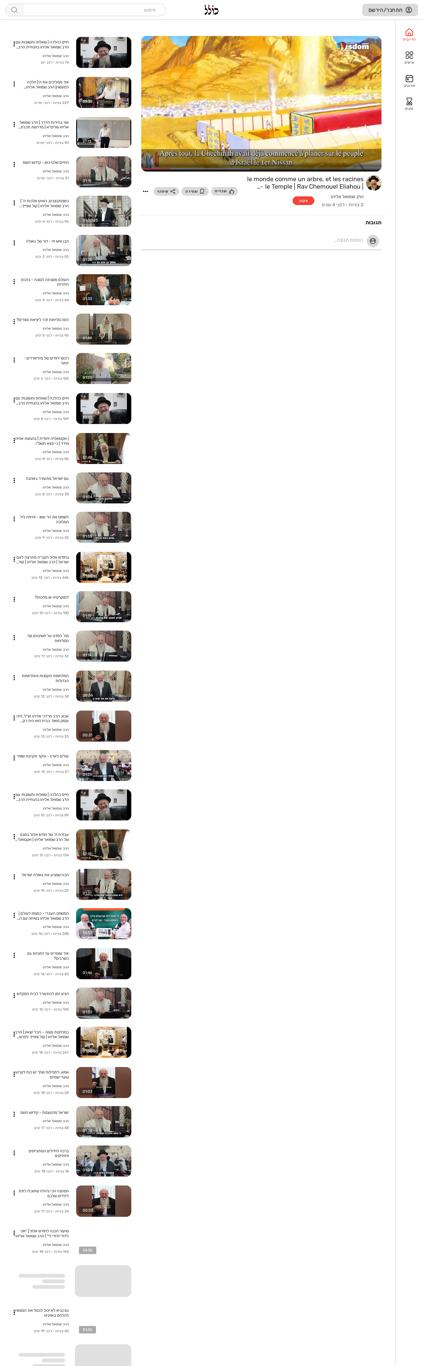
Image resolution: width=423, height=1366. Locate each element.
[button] (145, 191)
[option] (409, 35)
